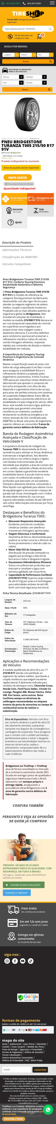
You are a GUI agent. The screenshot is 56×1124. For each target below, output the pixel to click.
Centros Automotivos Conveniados (17, 1057)
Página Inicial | (7, 138)
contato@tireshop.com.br (28, 1103)
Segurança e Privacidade (31, 1049)
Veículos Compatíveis (16, 264)
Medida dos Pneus (35, 1046)
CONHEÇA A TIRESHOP (16, 892)
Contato (5, 1046)
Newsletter (41, 1044)
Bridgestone (16, 152)
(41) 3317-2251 (13, 3)
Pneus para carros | (22, 138)
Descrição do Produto (16, 242)
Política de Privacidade (12, 1060)
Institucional (15, 1044)
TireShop (28, 14)
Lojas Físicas (28, 1044)
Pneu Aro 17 (34, 138)
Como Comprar (18, 1046)
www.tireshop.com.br (13, 1083)
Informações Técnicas (16, 250)
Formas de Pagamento (12, 1052)
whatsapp (48, 1109)
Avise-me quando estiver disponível (21, 167)
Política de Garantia (34, 1052)
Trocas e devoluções (11, 1055)
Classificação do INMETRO (19, 257)
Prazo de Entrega (10, 1049)
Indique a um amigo (14, 156)
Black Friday (36, 1060)
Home (4, 1044)
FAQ (27, 1060)
